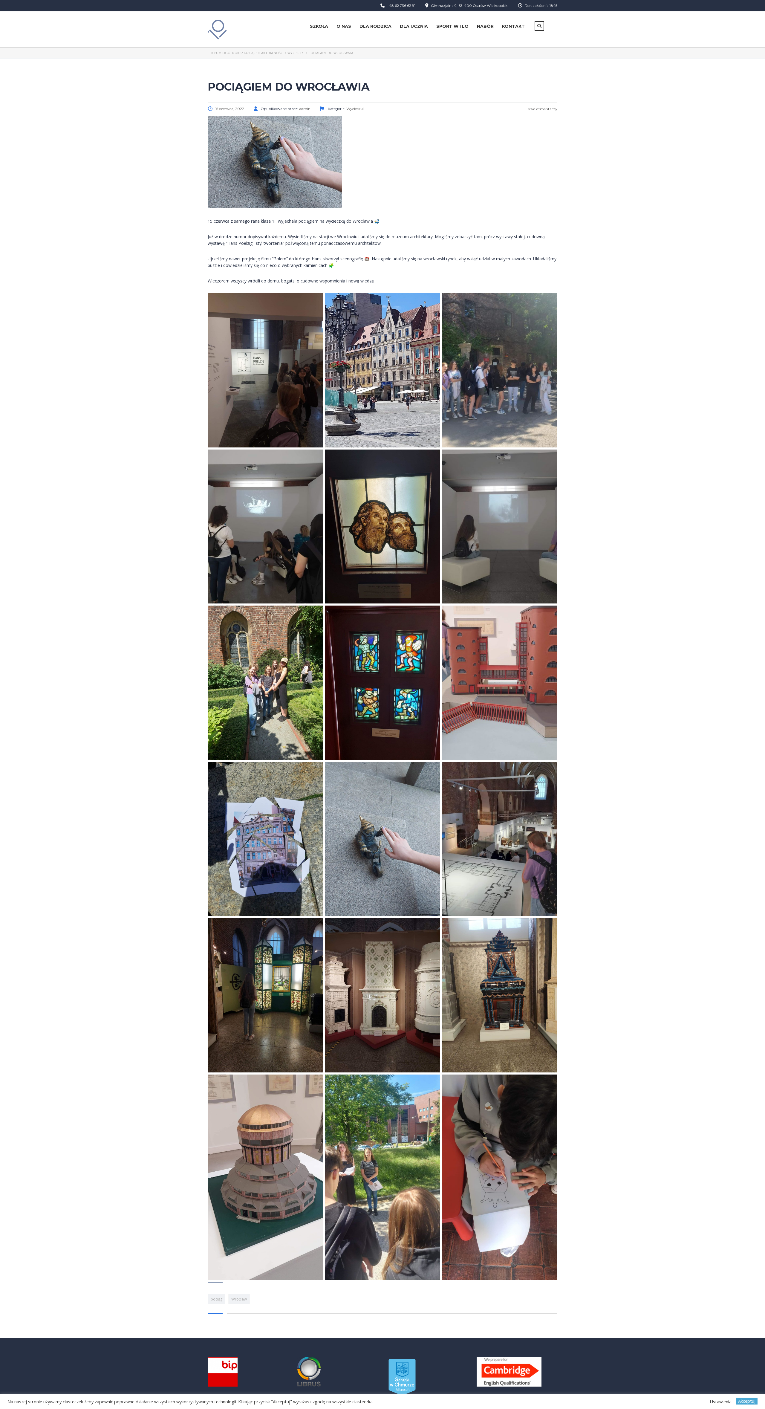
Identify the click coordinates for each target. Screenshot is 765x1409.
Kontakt (513, 26)
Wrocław (239, 1299)
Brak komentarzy (541, 109)
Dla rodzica (375, 26)
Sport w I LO (452, 26)
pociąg (216, 1299)
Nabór (485, 26)
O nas (343, 26)
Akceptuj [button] (746, 1401)
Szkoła (319, 26)
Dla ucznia (414, 26)
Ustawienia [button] (721, 1401)
